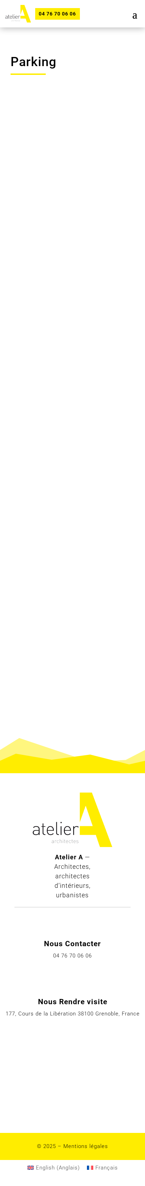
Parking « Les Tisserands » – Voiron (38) (69, 424)
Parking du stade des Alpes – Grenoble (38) (70, 345)
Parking (28, 220)
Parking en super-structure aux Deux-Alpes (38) (66, 670)
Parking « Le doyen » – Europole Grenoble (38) (59, 199)
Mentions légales (85, 1146)
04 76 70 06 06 (57, 14)
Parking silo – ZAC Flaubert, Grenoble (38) (68, 582)
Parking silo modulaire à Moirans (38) (61, 503)
